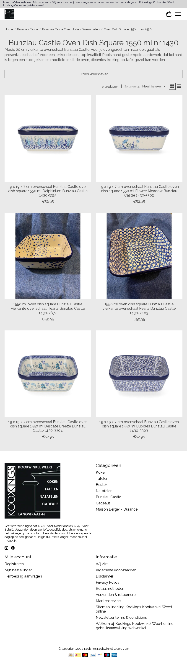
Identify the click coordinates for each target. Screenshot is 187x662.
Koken (101, 472)
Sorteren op (132, 86)
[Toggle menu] (177, 13)
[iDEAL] (78, 655)
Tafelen (102, 478)
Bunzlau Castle (27, 29)
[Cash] (71, 655)
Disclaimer (104, 576)
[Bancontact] (100, 655)
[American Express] (114, 655)
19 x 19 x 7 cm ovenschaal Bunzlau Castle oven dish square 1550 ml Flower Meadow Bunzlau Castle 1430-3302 (139, 190)
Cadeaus (103, 503)
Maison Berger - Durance (117, 509)
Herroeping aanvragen (23, 576)
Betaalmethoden (110, 588)
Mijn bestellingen (19, 570)
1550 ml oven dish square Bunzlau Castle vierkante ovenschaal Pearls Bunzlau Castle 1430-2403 (139, 308)
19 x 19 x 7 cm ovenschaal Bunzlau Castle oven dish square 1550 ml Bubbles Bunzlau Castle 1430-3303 (139, 426)
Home (9, 29)
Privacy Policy (107, 582)
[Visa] (93, 655)
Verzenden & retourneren (117, 595)
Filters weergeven (94, 74)
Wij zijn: (102, 564)
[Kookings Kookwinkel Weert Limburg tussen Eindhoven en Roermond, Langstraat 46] (9, 13)
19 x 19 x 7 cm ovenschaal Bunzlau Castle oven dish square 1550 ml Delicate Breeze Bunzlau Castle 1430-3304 (48, 426)
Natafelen (104, 491)
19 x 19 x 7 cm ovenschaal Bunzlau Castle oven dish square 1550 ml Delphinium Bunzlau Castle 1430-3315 (48, 190)
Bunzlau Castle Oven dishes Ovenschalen (71, 29)
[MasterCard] (85, 655)
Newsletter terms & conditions (121, 617)
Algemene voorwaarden (116, 570)
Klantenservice (108, 601)
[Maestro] (107, 655)
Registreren (14, 564)
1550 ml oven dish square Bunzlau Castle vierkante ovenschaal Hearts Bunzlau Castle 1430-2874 (48, 308)
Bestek (101, 485)
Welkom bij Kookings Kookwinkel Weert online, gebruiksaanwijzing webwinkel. (135, 625)
